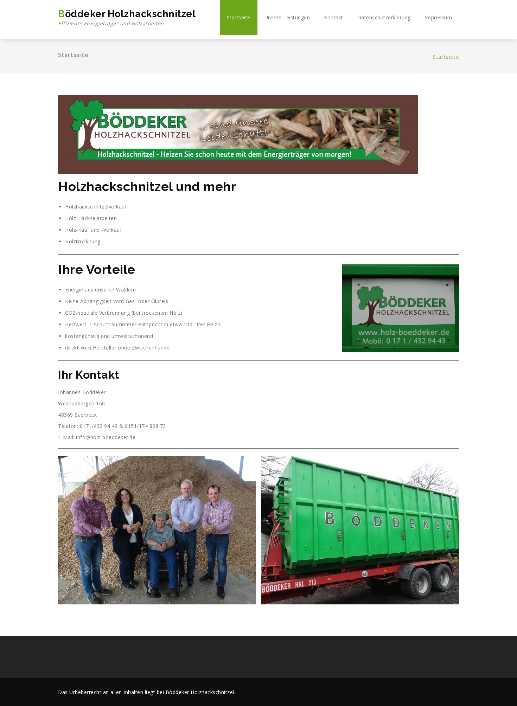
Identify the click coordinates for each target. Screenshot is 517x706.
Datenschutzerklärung (384, 17)
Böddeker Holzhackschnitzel (127, 17)
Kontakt (333, 17)
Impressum (438, 17)
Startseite (238, 17)
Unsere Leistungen (287, 17)
